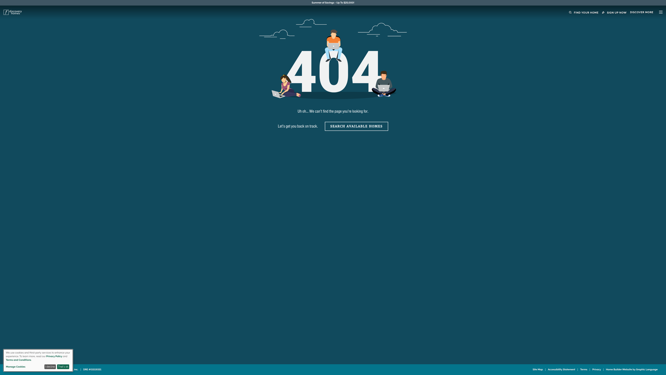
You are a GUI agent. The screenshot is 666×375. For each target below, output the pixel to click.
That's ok (63, 366)
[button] (646, 12)
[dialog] (38, 360)
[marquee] (333, 3)
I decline (50, 366)
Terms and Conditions (18, 360)
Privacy (596, 369)
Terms (583, 369)
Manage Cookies (15, 367)
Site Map (538, 369)
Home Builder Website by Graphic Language (632, 369)
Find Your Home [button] (586, 12)
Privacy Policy (54, 356)
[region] (333, 3)
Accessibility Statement (561, 369)
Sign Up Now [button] (616, 12)
